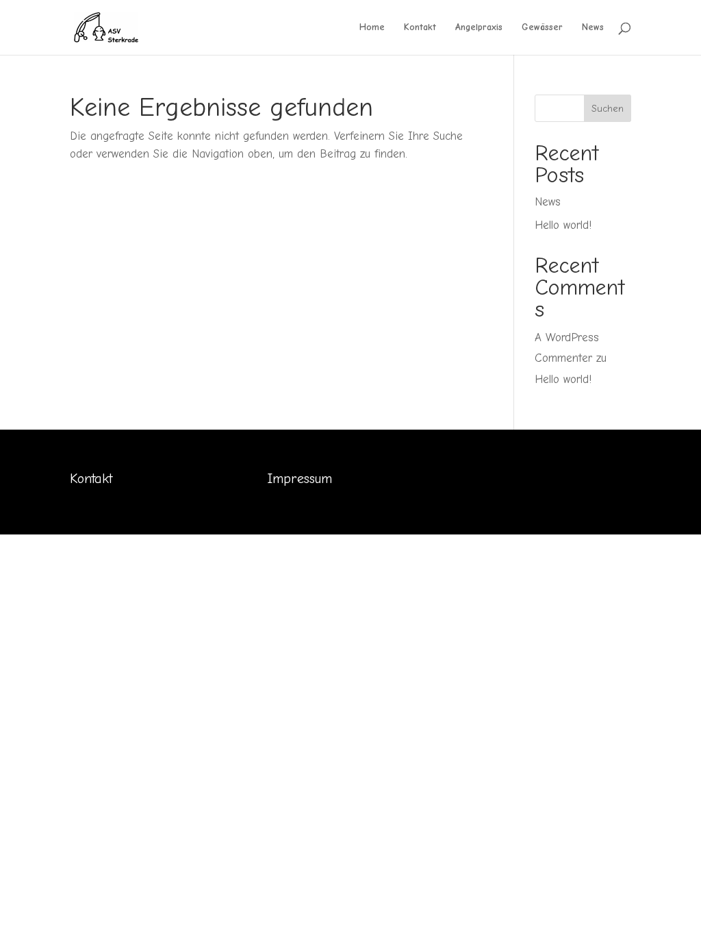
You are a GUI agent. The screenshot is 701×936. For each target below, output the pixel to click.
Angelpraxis (478, 28)
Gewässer (542, 28)
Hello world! (563, 225)
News (593, 28)
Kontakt (420, 28)
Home (372, 28)
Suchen (607, 108)
